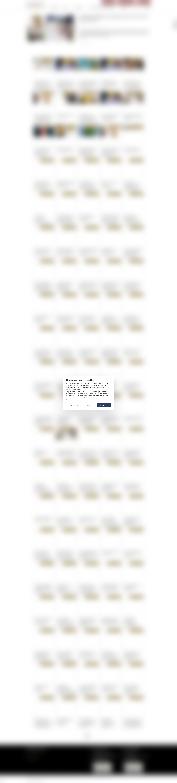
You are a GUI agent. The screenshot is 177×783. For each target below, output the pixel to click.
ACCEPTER (103, 405)
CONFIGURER (73, 405)
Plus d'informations (72, 400)
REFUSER (89, 405)
